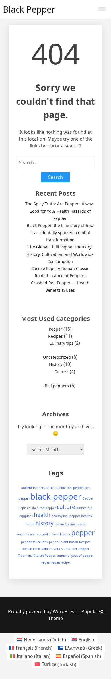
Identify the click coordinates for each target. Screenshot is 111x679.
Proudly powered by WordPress (43, 611)
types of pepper (81, 556)
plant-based (69, 542)
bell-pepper (75, 488)
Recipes (55, 336)
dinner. (81, 508)
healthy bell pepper (66, 516)
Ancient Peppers (33, 488)
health (42, 515)
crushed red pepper (41, 508)
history (45, 523)
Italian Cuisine (65, 524)
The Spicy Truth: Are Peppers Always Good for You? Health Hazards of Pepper (60, 211)
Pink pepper (50, 542)
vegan (45, 562)
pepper (83, 532)
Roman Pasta (50, 549)
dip (89, 508)
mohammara (25, 534)
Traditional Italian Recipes (37, 556)
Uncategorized (57, 357)
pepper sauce (31, 542)
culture (66, 507)
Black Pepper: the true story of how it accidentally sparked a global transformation (60, 232)
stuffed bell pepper (75, 549)
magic (81, 524)
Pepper (55, 329)
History (55, 364)
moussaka (43, 534)
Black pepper (29, 9)
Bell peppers (57, 385)
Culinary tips (61, 343)
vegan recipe (60, 562)
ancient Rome (56, 488)
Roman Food (31, 549)
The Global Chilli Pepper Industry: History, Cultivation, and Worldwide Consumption (60, 254)
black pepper (55, 496)
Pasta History (61, 534)
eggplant (26, 516)
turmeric (63, 556)
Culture (61, 371)
